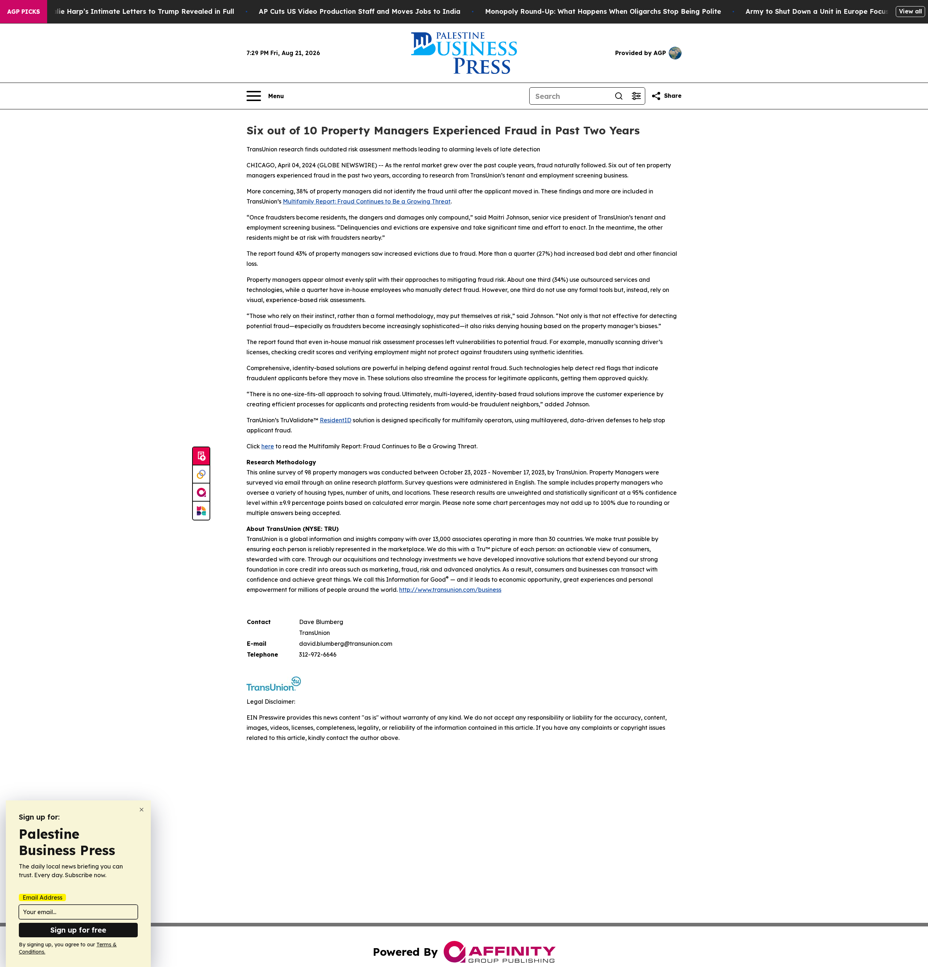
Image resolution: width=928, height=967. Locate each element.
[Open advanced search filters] (636, 96)
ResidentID (335, 420)
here (267, 446)
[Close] (141, 809)
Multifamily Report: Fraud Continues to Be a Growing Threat (367, 201)
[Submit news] (201, 456)
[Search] (618, 96)
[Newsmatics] (201, 511)
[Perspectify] (201, 474)
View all (910, 11)
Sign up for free (78, 929)
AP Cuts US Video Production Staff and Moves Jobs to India (359, 11)
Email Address (42, 897)
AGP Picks (23, 11)
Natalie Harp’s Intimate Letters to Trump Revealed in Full (137, 11)
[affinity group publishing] (201, 493)
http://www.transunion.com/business (450, 589)
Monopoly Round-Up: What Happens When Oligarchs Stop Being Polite (603, 11)
